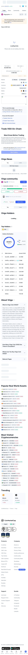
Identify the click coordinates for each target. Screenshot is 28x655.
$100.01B (7, 6)
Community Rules (18, 558)
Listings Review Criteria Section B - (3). (12, 111)
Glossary (3, 606)
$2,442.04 (11, 452)
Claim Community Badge (9, 123)
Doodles (3, 583)
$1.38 (9, 447)
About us (16, 545)
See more (24, 186)
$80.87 (11, 454)
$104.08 (10, 450)
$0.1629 (10, 466)
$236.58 (10, 478)
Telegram (16, 600)
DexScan (3, 566)
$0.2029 (10, 468)
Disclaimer (16, 561)
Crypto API (4, 564)
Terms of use (17, 547)
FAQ (2, 603)
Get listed (3, 595)
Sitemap (3, 585)
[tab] (7, 163)
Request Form (4, 597)
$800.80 (10, 459)
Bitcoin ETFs (4, 561)
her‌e (10, 22)
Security (16, 566)
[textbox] (16, 198)
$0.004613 (12, 485)
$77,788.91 (10, 443)
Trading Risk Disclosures (15, 149)
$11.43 (10, 464)
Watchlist (3, 580)
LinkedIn (16, 611)
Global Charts (4, 572)
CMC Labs (4, 550)
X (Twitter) (16, 595)
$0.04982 (10, 440)
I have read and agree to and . (14, 148)
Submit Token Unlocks (9, 120)
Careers (16, 569)
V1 (24, 19)
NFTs (2, 575)
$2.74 (12, 461)
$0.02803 (10, 480)
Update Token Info (8, 118)
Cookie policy (17, 555)
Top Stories (4, 555)
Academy (3, 545)
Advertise (3, 547)
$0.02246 (12, 445)
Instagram (16, 603)
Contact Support (5, 600)
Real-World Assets (6, 569)
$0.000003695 (11, 482)
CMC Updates (5, 558)
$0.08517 (11, 473)
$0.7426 (9, 471)
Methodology (17, 564)
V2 (6, 21)
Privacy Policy (17, 550)
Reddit (15, 608)
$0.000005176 (12, 475)
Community (17, 597)
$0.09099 (9, 457)
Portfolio (3, 577)
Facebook (16, 606)
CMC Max (3, 553)
